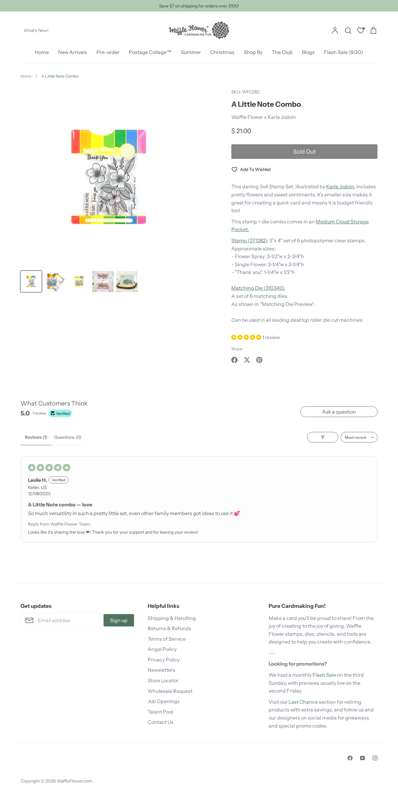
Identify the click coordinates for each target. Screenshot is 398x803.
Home (42, 52)
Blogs (308, 52)
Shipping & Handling (172, 618)
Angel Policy (162, 649)
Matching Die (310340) (258, 288)
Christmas (222, 52)
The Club (282, 52)
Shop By (253, 52)
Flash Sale (324, 675)
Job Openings (164, 701)
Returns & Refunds (169, 628)
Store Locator (163, 680)
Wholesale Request (170, 691)
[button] (246, 337)
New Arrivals (72, 52)
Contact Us (161, 722)
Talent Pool (160, 712)
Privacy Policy (164, 660)
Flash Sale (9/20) (343, 52)
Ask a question (339, 412)
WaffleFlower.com (75, 780)
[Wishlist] (361, 31)
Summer (191, 52)
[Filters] (322, 437)
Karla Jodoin (340, 186)
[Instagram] (375, 758)
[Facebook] (350, 758)
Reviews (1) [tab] (36, 437)
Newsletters (161, 670)
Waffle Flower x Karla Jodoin (263, 117)
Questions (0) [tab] (67, 437)
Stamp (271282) (249, 240)
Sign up (118, 620)
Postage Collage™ (150, 52)
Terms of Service (167, 639)
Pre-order (107, 52)
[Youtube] (362, 758)
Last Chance (303, 702)
